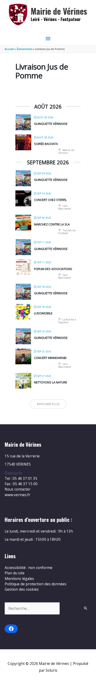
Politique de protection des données (35, 583)
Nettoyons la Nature (50, 382)
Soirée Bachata (46, 144)
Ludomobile (43, 313)
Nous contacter (18, 489)
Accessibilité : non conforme (28, 567)
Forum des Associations (53, 269)
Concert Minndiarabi (50, 358)
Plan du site (14, 573)
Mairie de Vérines (59, 11)
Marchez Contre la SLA (52, 224)
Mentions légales (19, 578)
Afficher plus (48, 404)
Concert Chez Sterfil (50, 200)
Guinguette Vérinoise (51, 124)
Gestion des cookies (22, 589)
